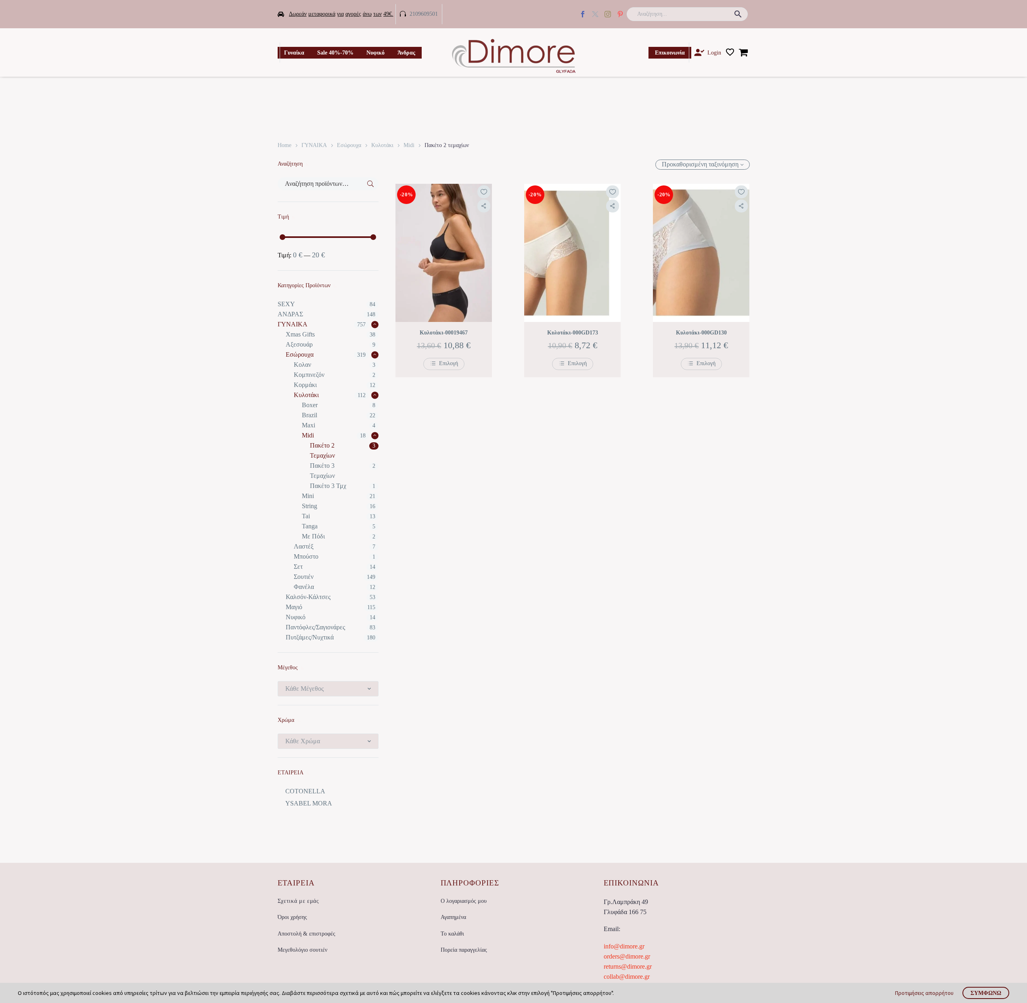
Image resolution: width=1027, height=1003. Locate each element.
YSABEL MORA (308, 803)
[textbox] (328, 688)
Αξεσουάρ (299, 344)
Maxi (308, 425)
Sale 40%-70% (335, 53)
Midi (409, 145)
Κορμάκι (305, 384)
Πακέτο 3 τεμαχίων (322, 470)
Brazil (309, 415)
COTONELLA (305, 791)
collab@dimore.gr (627, 976)
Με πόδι (313, 536)
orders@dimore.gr (627, 956)
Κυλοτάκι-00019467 (444, 333)
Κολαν (302, 364)
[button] (738, 14)
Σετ (298, 566)
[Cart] (743, 52)
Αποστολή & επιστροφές (306, 934)
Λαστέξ (304, 546)
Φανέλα (304, 586)
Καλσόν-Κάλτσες (308, 596)
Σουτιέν (304, 576)
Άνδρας (406, 53)
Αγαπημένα (453, 917)
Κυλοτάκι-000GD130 (701, 333)
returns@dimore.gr (628, 966)
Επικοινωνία (670, 53)
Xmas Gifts (300, 334)
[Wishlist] (730, 52)
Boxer (310, 405)
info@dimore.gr (624, 946)
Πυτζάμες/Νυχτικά (310, 637)
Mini (308, 495)
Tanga (310, 526)
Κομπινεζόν (309, 374)
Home (284, 145)
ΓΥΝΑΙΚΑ (314, 145)
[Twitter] (595, 14)
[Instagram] (607, 14)
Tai (306, 516)
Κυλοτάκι (382, 145)
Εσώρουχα (349, 145)
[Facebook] (582, 14)
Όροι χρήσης (292, 917)
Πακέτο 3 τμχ (328, 485)
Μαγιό (294, 606)
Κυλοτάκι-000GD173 (572, 333)
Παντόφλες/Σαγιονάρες (315, 627)
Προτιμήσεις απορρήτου (924, 993)
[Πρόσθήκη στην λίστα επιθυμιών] (483, 191)
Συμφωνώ (986, 993)
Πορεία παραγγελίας (464, 950)
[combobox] (328, 688)
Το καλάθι (452, 934)
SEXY (286, 304)
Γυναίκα (294, 53)
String (309, 506)
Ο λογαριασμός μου (464, 901)
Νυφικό (375, 53)
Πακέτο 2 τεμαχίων (322, 450)
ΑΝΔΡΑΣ (290, 314)
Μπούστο (306, 556)
